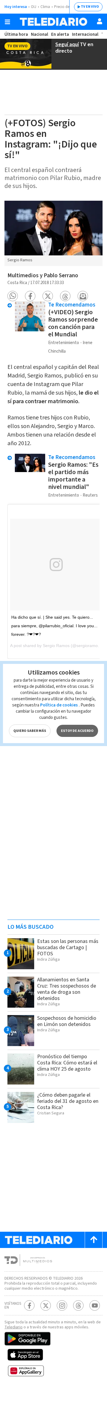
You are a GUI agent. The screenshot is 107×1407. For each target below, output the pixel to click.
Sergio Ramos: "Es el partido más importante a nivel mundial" (73, 476)
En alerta (60, 34)
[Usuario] (100, 21)
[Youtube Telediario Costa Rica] (94, 1305)
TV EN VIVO (90, 6)
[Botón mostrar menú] (7, 22)
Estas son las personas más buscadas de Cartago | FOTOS (67, 947)
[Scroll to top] (94, 1240)
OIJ (33, 6)
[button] (13, 296)
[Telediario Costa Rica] (53, 22)
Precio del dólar (67, 6)
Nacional (39, 34)
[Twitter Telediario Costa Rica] (45, 1305)
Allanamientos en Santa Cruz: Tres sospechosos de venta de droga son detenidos (66, 989)
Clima (45, 6)
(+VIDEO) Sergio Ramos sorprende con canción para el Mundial (73, 323)
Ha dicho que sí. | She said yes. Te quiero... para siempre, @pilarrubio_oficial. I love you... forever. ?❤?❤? (54, 626)
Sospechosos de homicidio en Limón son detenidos (66, 1021)
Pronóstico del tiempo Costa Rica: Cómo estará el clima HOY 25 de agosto (67, 1063)
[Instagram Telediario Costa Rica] (62, 1305)
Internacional (85, 34)
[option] (53, 233)
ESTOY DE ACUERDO (77, 730)
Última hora (16, 34)
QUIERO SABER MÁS (29, 730)
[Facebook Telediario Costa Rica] (29, 1305)
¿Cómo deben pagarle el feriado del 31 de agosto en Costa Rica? (67, 1101)
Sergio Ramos (56, 645)
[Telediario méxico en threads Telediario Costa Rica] (78, 1305)
